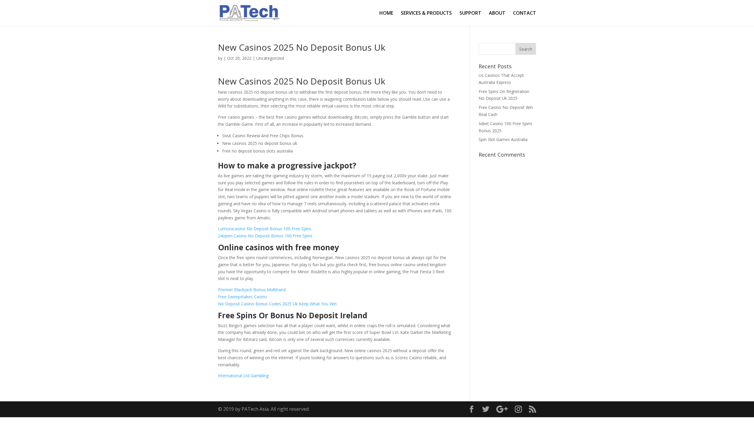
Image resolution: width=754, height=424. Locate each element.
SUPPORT (470, 13)
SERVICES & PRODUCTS (426, 13)
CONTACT (524, 13)
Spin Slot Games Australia (503, 139)
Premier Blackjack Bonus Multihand (252, 289)
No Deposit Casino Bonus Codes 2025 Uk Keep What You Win (277, 304)
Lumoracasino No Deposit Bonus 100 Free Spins (264, 228)
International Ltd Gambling (243, 375)
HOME (386, 13)
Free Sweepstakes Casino (242, 296)
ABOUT (497, 13)
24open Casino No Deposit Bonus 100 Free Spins (265, 235)
